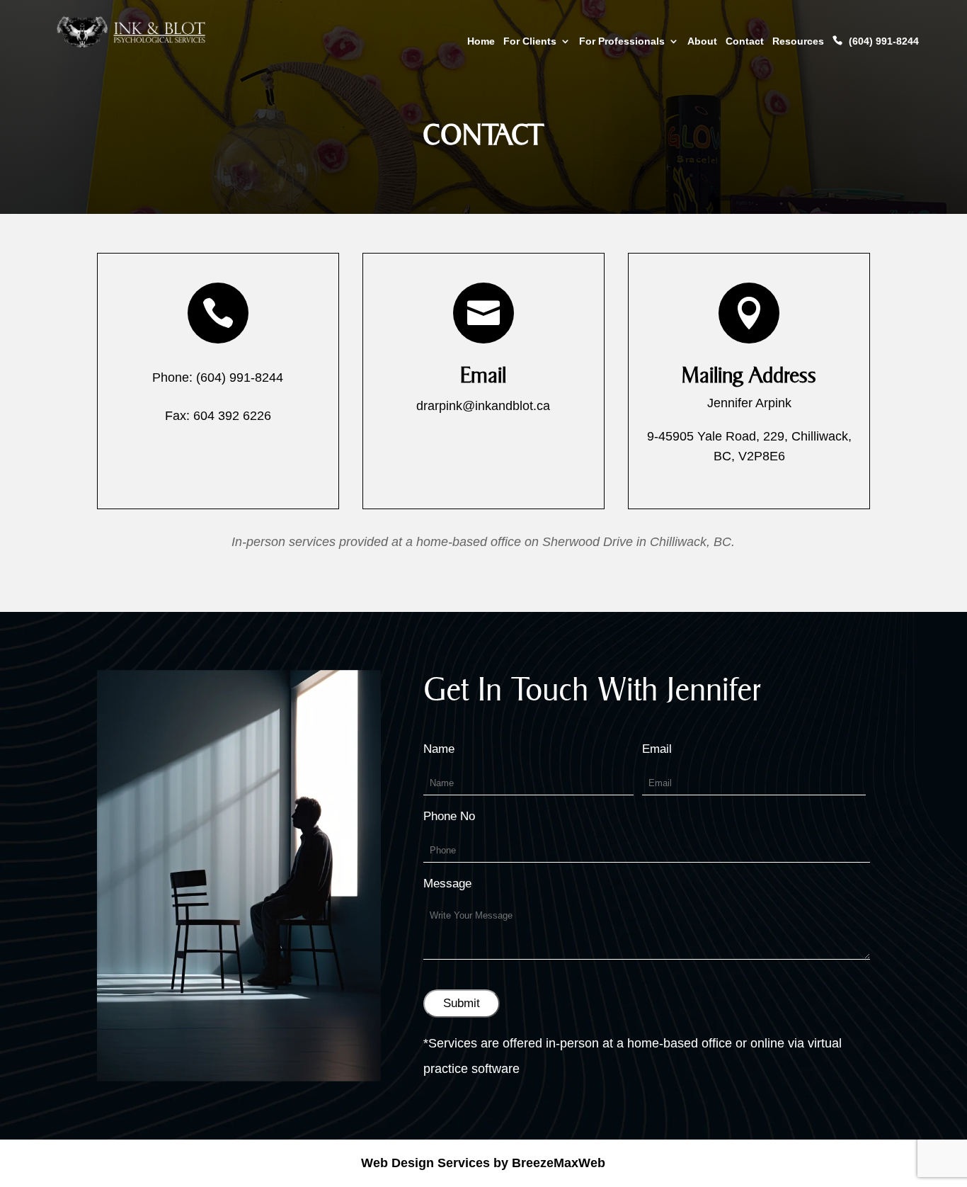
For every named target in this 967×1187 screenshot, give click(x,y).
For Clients (529, 41)
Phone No (449, 816)
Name (438, 749)
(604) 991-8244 (884, 41)
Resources (798, 41)
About (702, 41)
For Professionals (622, 41)
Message (447, 883)
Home (481, 41)
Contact (745, 41)
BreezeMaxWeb (558, 1163)
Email (483, 375)
